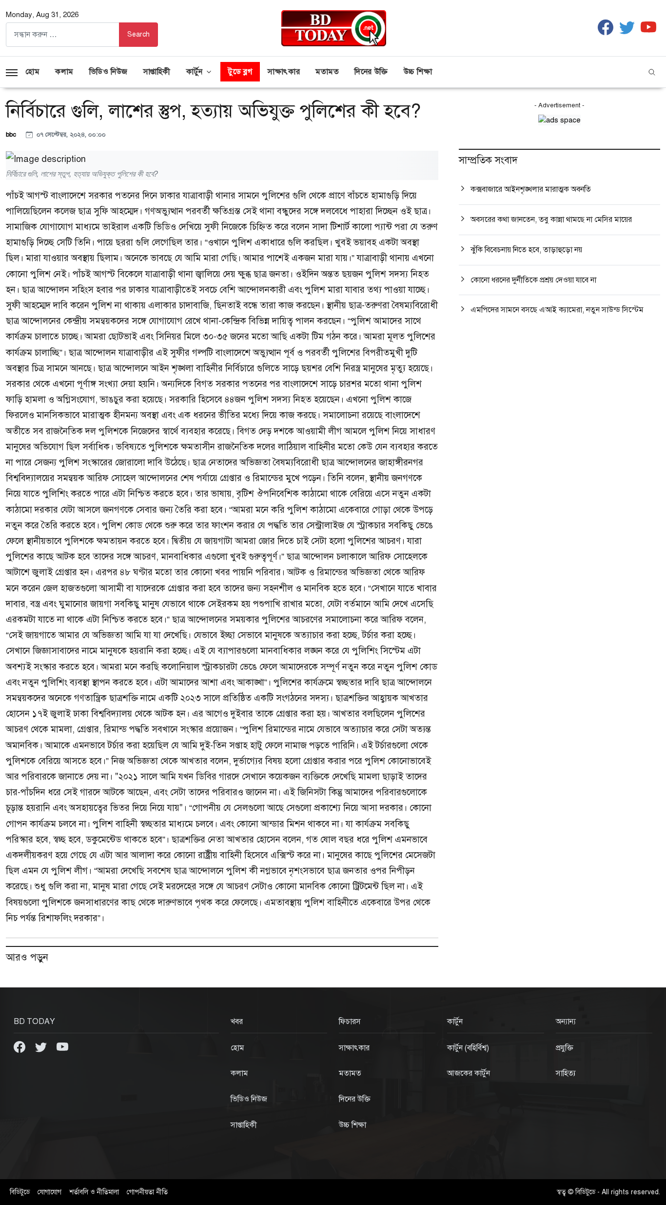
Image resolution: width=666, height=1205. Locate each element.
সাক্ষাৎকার (284, 72)
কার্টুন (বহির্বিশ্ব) (468, 1048)
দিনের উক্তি (371, 72)
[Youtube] (62, 1046)
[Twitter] (42, 1046)
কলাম (64, 72)
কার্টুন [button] (194, 72)
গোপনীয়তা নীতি (147, 1192)
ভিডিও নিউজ (108, 72)
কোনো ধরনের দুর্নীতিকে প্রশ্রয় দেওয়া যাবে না (533, 280)
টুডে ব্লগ (240, 72)
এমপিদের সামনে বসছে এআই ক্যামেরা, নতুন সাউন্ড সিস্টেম (557, 310)
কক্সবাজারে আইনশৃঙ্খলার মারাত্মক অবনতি (530, 189)
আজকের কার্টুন (468, 1073)
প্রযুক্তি (564, 1048)
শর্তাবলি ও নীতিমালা (94, 1192)
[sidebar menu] (12, 72)
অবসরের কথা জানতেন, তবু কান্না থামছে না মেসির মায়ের (551, 219)
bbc (12, 134)
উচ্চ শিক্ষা (418, 72)
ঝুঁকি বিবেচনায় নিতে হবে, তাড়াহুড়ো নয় (526, 250)
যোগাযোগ (49, 1192)
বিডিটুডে (20, 1192)
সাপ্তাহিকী (157, 72)
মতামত (327, 72)
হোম (32, 72)
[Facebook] (20, 1046)
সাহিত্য (566, 1073)
